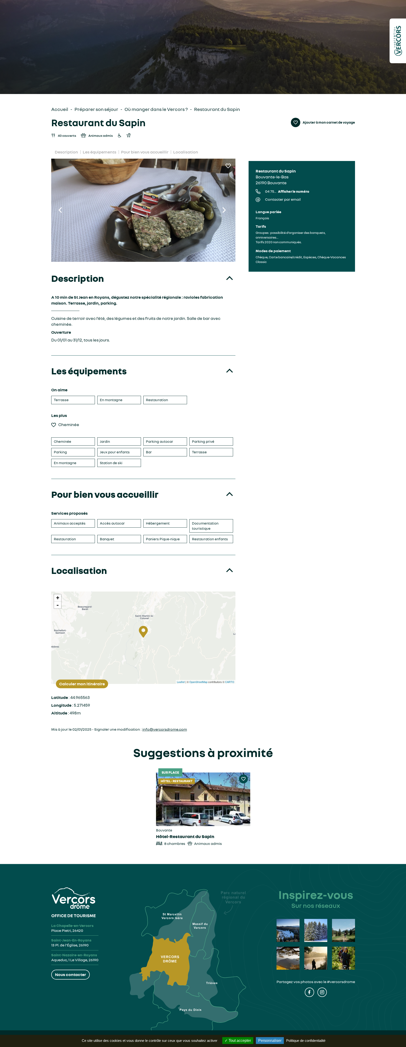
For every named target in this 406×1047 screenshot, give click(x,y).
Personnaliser (269, 1041)
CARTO (229, 682)
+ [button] (57, 598)
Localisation (185, 151)
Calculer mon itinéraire (82, 683)
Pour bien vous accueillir (144, 151)
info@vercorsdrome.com (164, 729)
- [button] (57, 605)
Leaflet (181, 682)
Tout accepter (239, 1041)
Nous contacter (70, 974)
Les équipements (99, 151)
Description (66, 151)
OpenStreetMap (198, 682)
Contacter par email (283, 199)
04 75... (287, 191)
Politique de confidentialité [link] (305, 1041)
